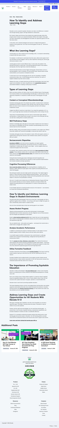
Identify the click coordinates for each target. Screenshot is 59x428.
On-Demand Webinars (15, 407)
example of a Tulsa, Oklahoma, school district (24, 241)
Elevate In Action (19, 16)
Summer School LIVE (15, 394)
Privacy (51, 426)
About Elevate (44, 403)
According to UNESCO (14, 143)
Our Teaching (19, 7)
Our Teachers (43, 409)
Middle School (44, 388)
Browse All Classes (44, 384)
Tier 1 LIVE (15, 384)
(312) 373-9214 (51, 3)
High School (43, 386)
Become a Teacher (47, 8)
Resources (35, 6)
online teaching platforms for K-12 (21, 217)
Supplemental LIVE (15, 390)
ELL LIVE (15, 388)
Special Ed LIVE (15, 386)
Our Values (43, 407)
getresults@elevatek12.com (29, 362)
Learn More (41, 1)
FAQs (15, 409)
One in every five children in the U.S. (18, 167)
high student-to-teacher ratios (25, 153)
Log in (57, 3)
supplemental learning (40, 83)
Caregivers (15, 411)
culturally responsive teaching (26, 288)
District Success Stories (29, 8)
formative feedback (34, 251)
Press (43, 413)
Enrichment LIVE (15, 392)
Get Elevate (54, 7)
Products (8, 6)
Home (11, 16)
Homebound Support (15, 396)
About (40, 6)
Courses (13, 6)
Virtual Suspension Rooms (15, 398)
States (25, 6)
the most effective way (31, 270)
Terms (55, 426)
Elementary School (44, 390)
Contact (43, 415)
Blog (14, 16)
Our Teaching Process (43, 405)
